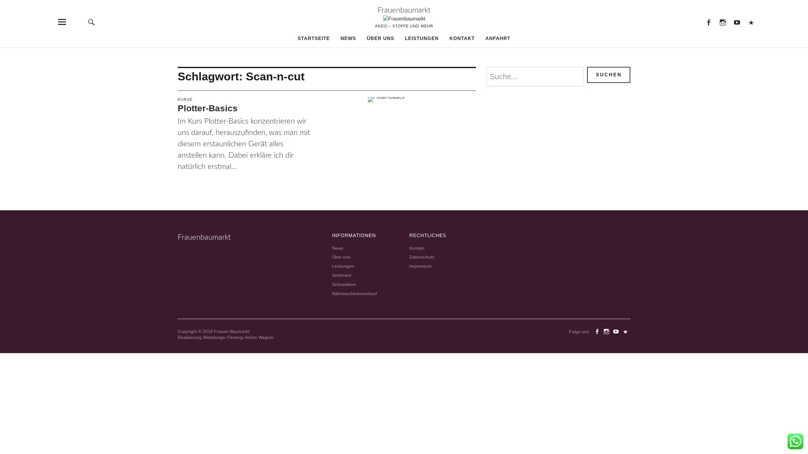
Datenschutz (421, 256)
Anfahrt (497, 38)
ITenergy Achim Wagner (250, 337)
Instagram (723, 22)
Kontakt (462, 38)
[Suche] (91, 22)
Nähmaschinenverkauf (354, 293)
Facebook (708, 22)
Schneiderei (344, 284)
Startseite (314, 38)
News (348, 38)
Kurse (185, 99)
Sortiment (341, 275)
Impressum (420, 266)
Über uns (380, 38)
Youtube (737, 22)
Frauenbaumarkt (404, 10)
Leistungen (422, 38)
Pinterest (751, 22)
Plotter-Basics (208, 108)
